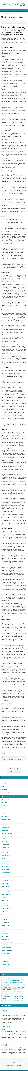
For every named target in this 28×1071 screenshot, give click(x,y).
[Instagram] (13, 1062)
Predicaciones (7, 13)
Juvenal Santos (4, 917)
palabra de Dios (17, 991)
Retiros (20, 1059)
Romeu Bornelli (5, 953)
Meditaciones (4, 789)
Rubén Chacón (4, 956)
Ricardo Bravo (4, 939)
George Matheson (5, 886)
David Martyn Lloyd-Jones (7, 861)
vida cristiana (16, 1000)
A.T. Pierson (4, 805)
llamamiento (9, 989)
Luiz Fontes (4, 922)
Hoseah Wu (4, 905)
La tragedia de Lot (5, 1026)
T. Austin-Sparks (5, 961)
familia (24, 985)
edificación (20, 982)
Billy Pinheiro (4, 822)
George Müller (4, 889)
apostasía (4, 980)
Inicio (7, 1059)
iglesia (12, 759)
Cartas (3, 783)
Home (2, 13)
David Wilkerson (5, 864)
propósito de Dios (11, 994)
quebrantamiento (20, 994)
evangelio (19, 985)
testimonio (16, 998)
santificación (4, 998)
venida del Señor (5, 1000)
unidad (21, 998)
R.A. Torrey (4, 936)
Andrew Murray (5, 819)
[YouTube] (11, 1062)
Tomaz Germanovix (6, 964)
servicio (19, 759)
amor (14, 978)
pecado (23, 991)
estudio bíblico (12, 985)
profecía (15, 759)
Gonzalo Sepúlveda (16, 22)
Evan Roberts (4, 875)
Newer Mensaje (14, 768)
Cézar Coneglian (5, 830)
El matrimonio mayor (6, 1042)
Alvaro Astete (4, 816)
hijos (9, 987)
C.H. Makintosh (5, 824)
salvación (22, 996)
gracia (5, 987)
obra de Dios (5, 991)
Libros (2, 786)
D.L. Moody (4, 852)
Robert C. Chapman (5, 942)
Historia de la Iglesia (16, 987)
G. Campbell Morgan (6, 880)
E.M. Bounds (4, 866)
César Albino (4, 827)
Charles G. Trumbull (6, 833)
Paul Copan (4, 933)
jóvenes (3, 989)
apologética (18, 978)
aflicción (9, 978)
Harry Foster (4, 897)
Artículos (3, 781)
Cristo (9, 759)
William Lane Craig (5, 970)
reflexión (4, 996)
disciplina (15, 982)
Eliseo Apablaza (5, 872)
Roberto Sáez (4, 944)
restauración (10, 996)
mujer (21, 989)
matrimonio (16, 989)
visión (22, 1000)
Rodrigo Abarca (5, 947)
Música (16, 1059)
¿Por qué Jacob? (5, 1009)
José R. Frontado (5, 914)
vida (11, 1000)
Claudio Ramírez (5, 841)
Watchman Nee (5, 967)
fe (2, 987)
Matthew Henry (5, 930)
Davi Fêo (3, 858)
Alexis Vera (4, 813)
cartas (9, 980)
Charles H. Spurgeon (6, 836)
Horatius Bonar (5, 903)
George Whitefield (5, 891)
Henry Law (3, 900)
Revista (11, 1059)
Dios (10, 982)
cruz (7, 982)
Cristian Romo (4, 850)
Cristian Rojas (4, 847)
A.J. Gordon (4, 802)
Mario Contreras (5, 928)
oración (10, 991)
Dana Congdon (4, 855)
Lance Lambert (4, 919)
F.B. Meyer (3, 878)
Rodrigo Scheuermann (6, 950)
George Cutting (5, 883)
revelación (16, 996)
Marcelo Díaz (4, 925)
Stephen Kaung (5, 958)
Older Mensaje (14, 771)
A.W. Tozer (4, 808)
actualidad (4, 978)
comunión (14, 980)
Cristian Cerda (4, 844)
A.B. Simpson (4, 799)
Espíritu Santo (5, 985)
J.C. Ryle (3, 911)
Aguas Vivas (4, 811)
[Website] (14, 1062)
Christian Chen (4, 838)
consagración (20, 980)
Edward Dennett (5, 869)
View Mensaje (13, 13)
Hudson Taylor (4, 908)
